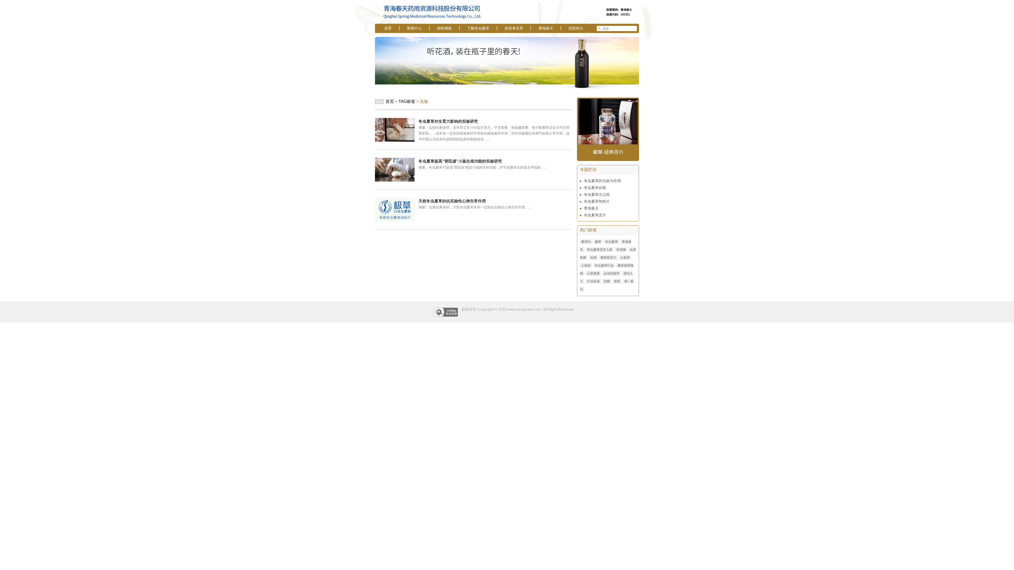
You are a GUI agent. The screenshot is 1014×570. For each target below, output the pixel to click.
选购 (607, 281)
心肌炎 (586, 265)
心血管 (625, 257)
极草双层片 (608, 257)
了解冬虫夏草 (478, 28)
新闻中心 (414, 28)
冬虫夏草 (611, 242)
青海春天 (545, 28)
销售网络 (444, 28)
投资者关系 (514, 28)
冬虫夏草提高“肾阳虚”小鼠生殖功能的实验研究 (460, 161)
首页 (388, 28)
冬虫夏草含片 (595, 215)
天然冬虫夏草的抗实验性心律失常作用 (452, 201)
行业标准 (593, 281)
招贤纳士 (576, 28)
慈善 (617, 281)
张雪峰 (621, 249)
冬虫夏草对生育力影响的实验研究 (448, 121)
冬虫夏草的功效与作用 (602, 181)
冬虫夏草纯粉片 (597, 201)
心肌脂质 (593, 273)
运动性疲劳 (611, 273)
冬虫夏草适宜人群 (599, 249)
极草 (598, 242)
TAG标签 (406, 101)
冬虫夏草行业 (604, 265)
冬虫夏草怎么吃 (597, 194)
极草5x (586, 242)
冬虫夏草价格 (595, 188)
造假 (593, 257)
